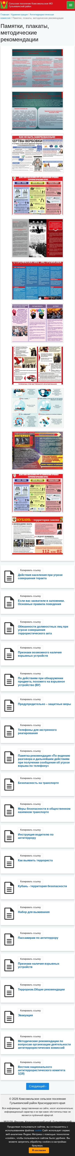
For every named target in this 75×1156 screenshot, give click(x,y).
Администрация (19, 14)
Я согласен (39, 1150)
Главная (5, 14)
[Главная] (4, 4)
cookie (38, 1130)
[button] (37, 68)
